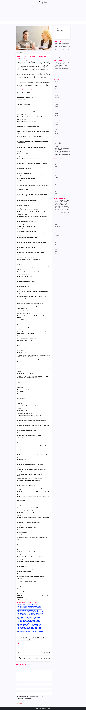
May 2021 (56, 133)
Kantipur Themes (47, 708)
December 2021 (57, 120)
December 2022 (57, 102)
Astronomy (57, 162)
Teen (56, 193)
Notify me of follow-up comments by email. (24, 698)
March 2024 (57, 86)
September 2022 (57, 108)
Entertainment (57, 168)
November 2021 (57, 122)
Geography (57, 177)
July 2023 (56, 99)
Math (56, 186)
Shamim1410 (19, 52)
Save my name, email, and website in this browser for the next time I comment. (30, 696)
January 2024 (57, 90)
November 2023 (57, 93)
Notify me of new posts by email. (22, 700)
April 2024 (56, 84)
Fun (55, 175)
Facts (56, 171)
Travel (56, 195)
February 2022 (57, 117)
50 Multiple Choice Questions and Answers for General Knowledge (33, 646)
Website (17, 691)
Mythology (56, 187)
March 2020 (57, 135)
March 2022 (57, 115)
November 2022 (57, 104)
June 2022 (56, 109)
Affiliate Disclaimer (59, 30)
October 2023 (57, 95)
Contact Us (58, 32)
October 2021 (57, 124)
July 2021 (56, 129)
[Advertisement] (43, 13)
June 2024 (56, 81)
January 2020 (57, 136)
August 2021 (57, 127)
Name (17, 682)
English (56, 166)
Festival (56, 173)
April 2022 (56, 113)
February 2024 (57, 88)
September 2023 (57, 97)
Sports (56, 191)
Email (17, 687)
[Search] (69, 22)
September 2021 (57, 126)
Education (56, 164)
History (56, 182)
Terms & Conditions (59, 35)
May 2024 (56, 83)
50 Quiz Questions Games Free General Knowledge (43, 646)
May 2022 (56, 111)
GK (18, 652)
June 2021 (56, 131)
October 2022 (57, 106)
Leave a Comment (47, 652)
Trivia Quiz (43, 2)
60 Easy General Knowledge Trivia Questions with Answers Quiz (21, 646)
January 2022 (57, 118)
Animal (56, 160)
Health (56, 180)
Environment (57, 169)
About (57, 28)
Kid (55, 184)
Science (56, 189)
